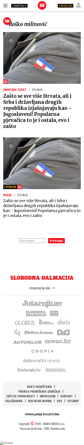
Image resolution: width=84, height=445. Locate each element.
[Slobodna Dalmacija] (42, 5)
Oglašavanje (14, 400)
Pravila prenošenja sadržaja (39, 391)
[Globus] (25, 322)
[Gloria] (63, 322)
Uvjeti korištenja (39, 386)
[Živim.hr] (46, 322)
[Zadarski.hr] (29, 370)
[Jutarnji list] (42, 303)
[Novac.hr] (58, 341)
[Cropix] (42, 351)
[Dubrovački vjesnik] (42, 360)
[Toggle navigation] (5, 5)
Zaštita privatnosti (20, 396)
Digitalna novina (40, 400)
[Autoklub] (27, 341)
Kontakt (67, 396)
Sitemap (73, 400)
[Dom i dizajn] (63, 332)
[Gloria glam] (17, 332)
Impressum (47, 396)
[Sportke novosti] (54, 313)
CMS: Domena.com (54, 428)
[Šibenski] (55, 370)
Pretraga (56, 241)
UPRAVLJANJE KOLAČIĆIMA (42, 414)
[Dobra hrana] (39, 332)
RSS (59, 400)
